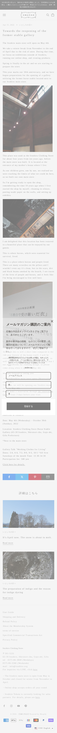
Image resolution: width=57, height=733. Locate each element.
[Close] (52, 321)
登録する (28, 406)
